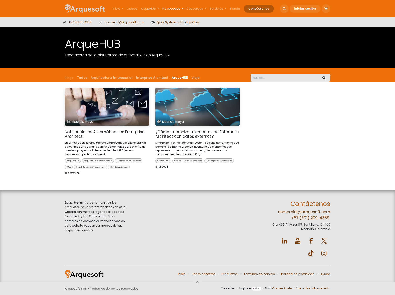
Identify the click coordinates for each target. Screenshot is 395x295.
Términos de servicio (259, 274)
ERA (68, 167)
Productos (229, 274)
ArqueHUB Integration (188, 160)
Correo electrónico (129, 160)
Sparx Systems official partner (178, 22)
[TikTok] (311, 253)
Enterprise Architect (219, 160)
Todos (82, 77)
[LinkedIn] (284, 241)
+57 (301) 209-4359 (310, 218)
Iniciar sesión (305, 8)
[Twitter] (324, 241)
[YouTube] (298, 241)
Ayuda (325, 274)
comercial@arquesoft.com (124, 22)
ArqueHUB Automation (98, 160)
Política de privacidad (297, 274)
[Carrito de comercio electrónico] (326, 8)
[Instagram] (324, 253)
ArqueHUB (72, 160)
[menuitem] (118, 9)
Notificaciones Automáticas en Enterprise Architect (104, 134)
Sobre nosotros (203, 274)
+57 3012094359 (80, 22)
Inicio (182, 274)
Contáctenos (258, 8)
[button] (284, 8)
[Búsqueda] (324, 78)
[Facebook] (311, 241)
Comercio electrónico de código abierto (301, 288)
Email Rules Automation (90, 167)
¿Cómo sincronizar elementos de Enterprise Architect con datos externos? (197, 134)
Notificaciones (119, 167)
